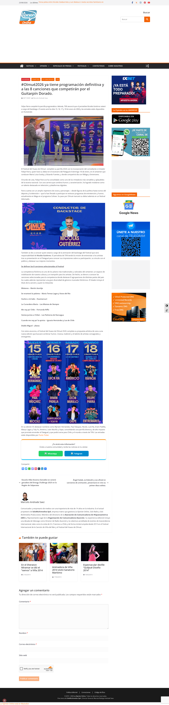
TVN (57, 79)
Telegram (78, 453)
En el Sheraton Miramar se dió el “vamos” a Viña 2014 (32, 567)
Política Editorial (71, 692)
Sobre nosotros (115, 66)
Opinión (43, 66)
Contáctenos (99, 66)
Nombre (23, 633)
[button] (35, 66)
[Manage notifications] (4, 700)
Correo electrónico (28, 644)
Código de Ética (100, 692)
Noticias (30, 66)
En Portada (25, 79)
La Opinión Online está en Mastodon (14, 703)
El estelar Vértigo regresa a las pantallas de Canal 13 (59, 2)
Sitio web (23, 655)
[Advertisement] (84, 45)
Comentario (25, 601)
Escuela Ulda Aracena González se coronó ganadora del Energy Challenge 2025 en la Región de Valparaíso (39, 482)
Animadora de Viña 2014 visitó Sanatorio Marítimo (63, 570)
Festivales (82, 66)
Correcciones (86, 692)
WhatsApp (52, 453)
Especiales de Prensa (62, 66)
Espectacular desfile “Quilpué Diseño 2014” (94, 567)
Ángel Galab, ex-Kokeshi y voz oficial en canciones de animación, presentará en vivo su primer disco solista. (86, 483)
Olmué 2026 (35, 79)
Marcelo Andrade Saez (40, 98)
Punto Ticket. (44, 435)
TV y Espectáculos (47, 79)
